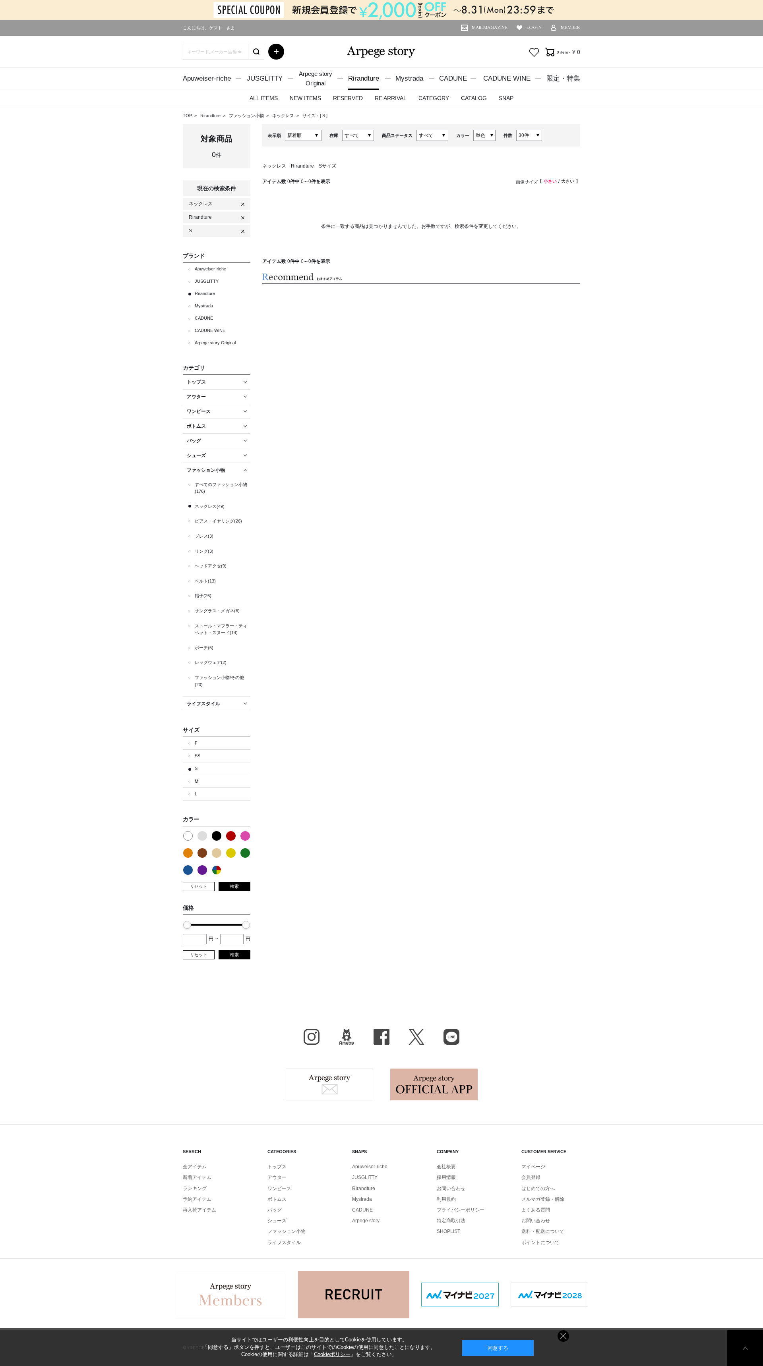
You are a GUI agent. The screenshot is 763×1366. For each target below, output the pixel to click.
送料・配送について (542, 1231)
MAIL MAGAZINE (489, 28)
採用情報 (446, 1177)
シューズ (277, 1220)
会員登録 (530, 1177)
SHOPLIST (448, 1231)
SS (197, 755)
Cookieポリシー (332, 1354)
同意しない (563, 1336)
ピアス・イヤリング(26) (218, 521)
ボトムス (277, 1199)
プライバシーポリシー (460, 1210)
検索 (234, 886)
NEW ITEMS (305, 98)
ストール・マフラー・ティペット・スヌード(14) (221, 629)
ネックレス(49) (210, 506)
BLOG (346, 1037)
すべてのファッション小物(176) (221, 488)
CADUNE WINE (507, 78)
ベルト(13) (205, 581)
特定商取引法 (451, 1220)
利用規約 (446, 1199)
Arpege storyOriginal (315, 78)
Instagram (312, 1037)
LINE (451, 1037)
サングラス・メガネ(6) (217, 610)
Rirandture (363, 78)
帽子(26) (203, 595)
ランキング (195, 1188)
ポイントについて (540, 1242)
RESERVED (348, 98)
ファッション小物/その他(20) (219, 681)
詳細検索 (276, 52)
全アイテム (195, 1166)
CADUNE (453, 78)
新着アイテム (197, 1177)
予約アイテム (197, 1199)
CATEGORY (433, 98)
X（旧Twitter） (416, 1037)
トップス (277, 1166)
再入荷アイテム (199, 1210)
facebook (381, 1037)
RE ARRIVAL (391, 98)
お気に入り (534, 52)
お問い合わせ (451, 1188)
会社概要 (446, 1166)
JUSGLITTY (265, 78)
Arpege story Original (215, 342)
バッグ (274, 1210)
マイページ (533, 1166)
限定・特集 (563, 78)
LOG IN (534, 28)
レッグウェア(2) (211, 662)
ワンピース (279, 1188)
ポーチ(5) (204, 647)
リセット (198, 886)
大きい (567, 181)
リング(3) (204, 551)
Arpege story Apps (434, 1084)
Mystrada (409, 78)
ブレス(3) (204, 536)
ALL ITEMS (264, 98)
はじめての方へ (538, 1188)
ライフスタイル (284, 1242)
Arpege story (329, 1084)
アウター (277, 1177)
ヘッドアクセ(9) (211, 565)
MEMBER (570, 28)
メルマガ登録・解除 (542, 1199)
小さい (550, 181)
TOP (187, 115)
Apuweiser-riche (207, 78)
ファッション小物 (247, 115)
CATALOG (474, 98)
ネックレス (283, 115)
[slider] (187, 925)
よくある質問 (535, 1210)
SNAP (506, 98)
